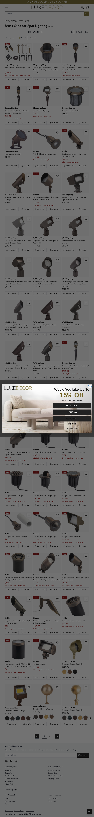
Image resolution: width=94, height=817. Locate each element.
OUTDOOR (71, 418)
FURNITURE (71, 405)
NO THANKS (72, 424)
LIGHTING (72, 412)
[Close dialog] (89, 386)
